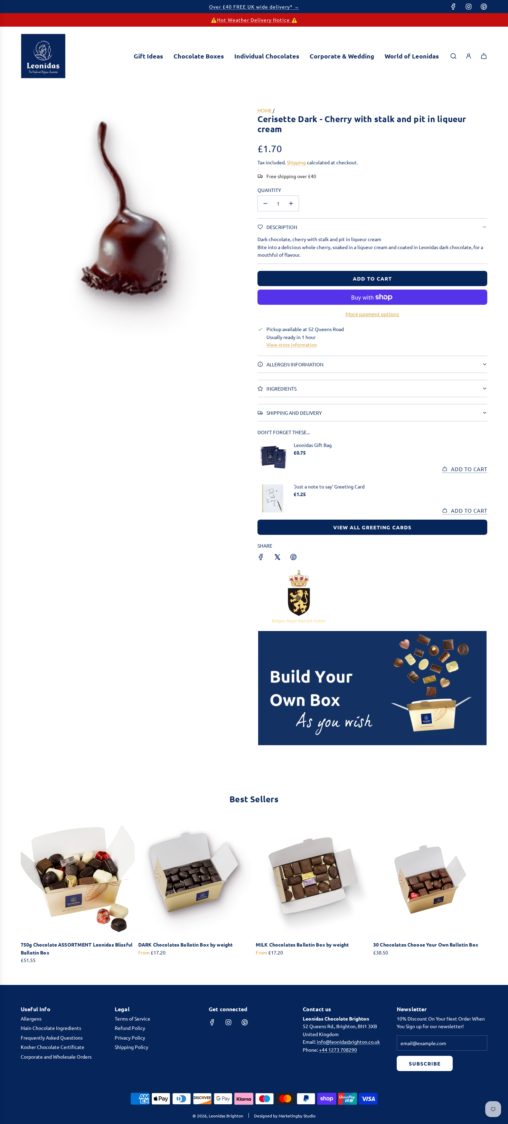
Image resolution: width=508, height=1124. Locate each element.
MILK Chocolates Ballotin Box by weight (302, 944)
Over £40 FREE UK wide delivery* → (254, 6)
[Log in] (468, 56)
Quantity (269, 190)
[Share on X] (277, 557)
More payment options (372, 314)
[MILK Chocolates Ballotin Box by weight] (313, 879)
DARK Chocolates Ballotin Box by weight (185, 944)
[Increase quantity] (291, 203)
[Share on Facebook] (261, 557)
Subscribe (425, 1063)
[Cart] (483, 56)
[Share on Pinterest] (293, 557)
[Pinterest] (483, 6)
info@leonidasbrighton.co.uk (348, 1042)
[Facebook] (453, 6)
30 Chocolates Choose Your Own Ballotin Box (425, 944)
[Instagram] (468, 6)
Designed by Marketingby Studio (285, 1115)
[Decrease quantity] (265, 203)
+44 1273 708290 (338, 1050)
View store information (291, 344)
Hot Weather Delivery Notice (254, 20)
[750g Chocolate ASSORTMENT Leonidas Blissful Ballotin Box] (78, 879)
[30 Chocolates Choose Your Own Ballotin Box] (430, 879)
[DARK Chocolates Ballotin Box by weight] (195, 879)
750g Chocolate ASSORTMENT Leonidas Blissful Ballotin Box (76, 948)
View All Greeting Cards (372, 527)
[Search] (453, 56)
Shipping (296, 162)
